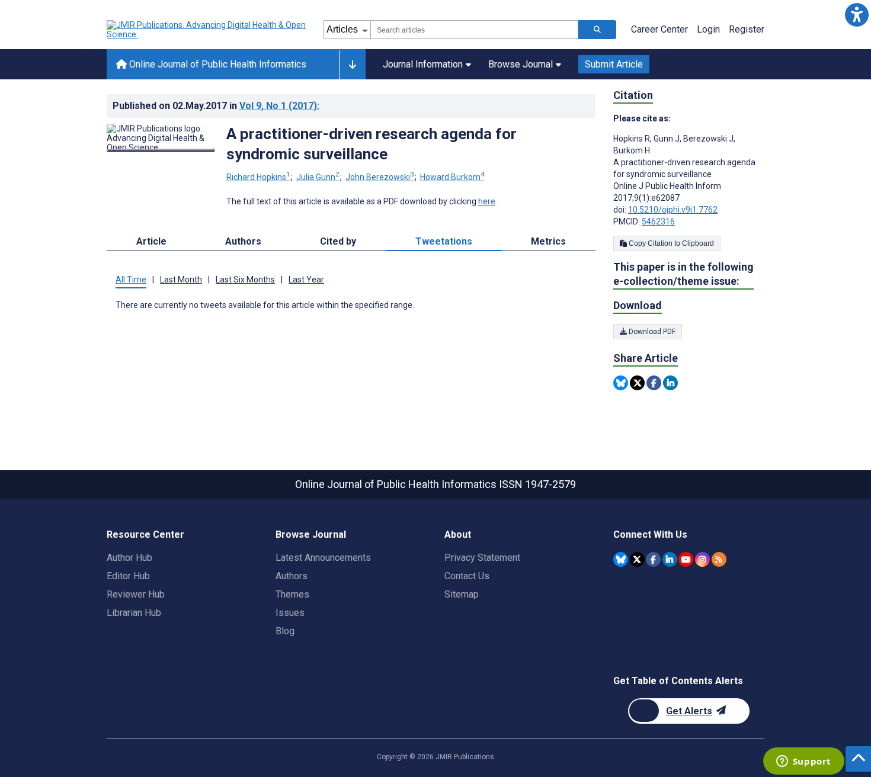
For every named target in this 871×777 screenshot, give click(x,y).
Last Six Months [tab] (245, 279)
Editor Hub (128, 576)
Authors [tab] (243, 241)
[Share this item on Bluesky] (620, 382)
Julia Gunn (318, 177)
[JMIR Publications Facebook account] (653, 559)
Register (746, 29)
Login (708, 29)
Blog (285, 631)
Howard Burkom (452, 177)
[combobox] (474, 29)
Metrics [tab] (548, 241)
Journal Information (423, 64)
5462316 (658, 221)
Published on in (216, 105)
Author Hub (129, 557)
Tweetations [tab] (443, 241)
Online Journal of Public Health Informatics (216, 64)
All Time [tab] (131, 279)
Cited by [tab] (338, 241)
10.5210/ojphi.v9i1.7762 (673, 209)
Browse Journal (520, 64)
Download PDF (651, 332)
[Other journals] (352, 64)
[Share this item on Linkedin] (670, 382)
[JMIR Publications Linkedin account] (669, 559)
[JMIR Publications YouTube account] (685, 559)
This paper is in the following (683, 274)
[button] (856, 14)
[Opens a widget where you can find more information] (803, 762)
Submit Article (614, 64)
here (486, 201)
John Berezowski (379, 177)
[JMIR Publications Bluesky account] (620, 559)
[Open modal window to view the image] (160, 150)
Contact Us (466, 576)
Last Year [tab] (306, 279)
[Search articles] (597, 29)
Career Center (659, 29)
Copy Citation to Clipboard (670, 243)
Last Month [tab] (181, 279)
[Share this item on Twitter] (637, 382)
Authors (292, 576)
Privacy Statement (482, 557)
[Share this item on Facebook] (653, 382)
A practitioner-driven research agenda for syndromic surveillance (371, 144)
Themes (292, 594)
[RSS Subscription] (719, 559)
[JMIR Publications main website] (207, 29)
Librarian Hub (134, 612)
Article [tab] (151, 241)
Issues (290, 612)
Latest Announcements (323, 557)
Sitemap (461, 594)
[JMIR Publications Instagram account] (702, 559)
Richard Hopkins (258, 177)
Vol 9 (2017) (279, 105)
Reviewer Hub (136, 594)
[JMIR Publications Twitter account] (637, 559)
